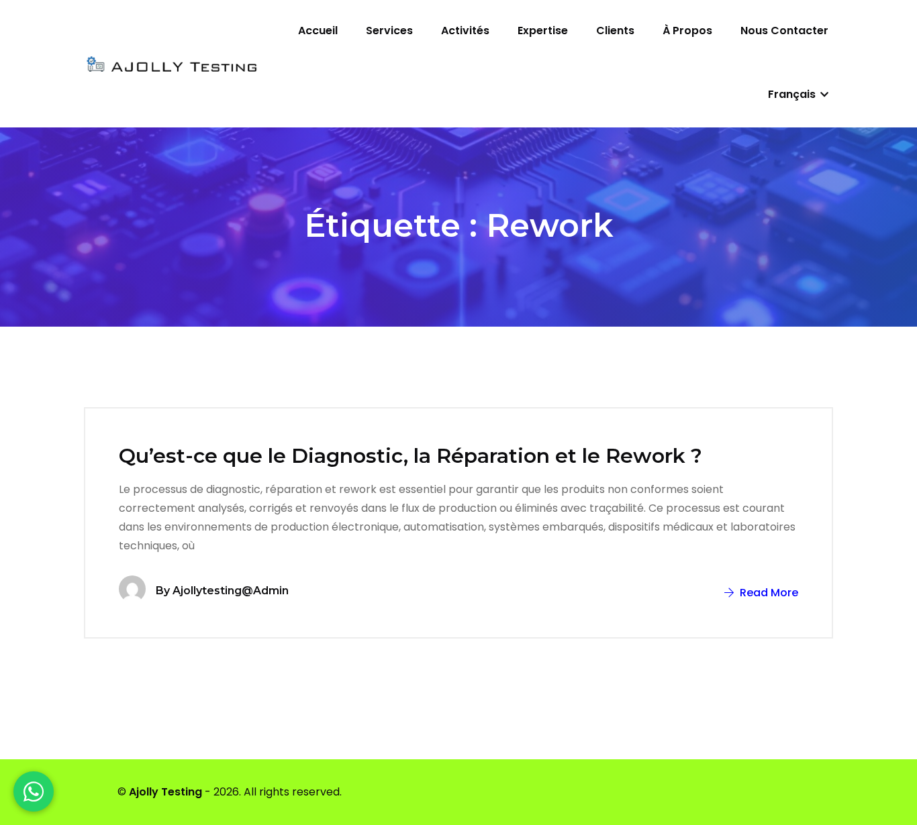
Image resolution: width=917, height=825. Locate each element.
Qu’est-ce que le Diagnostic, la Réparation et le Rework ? (410, 455)
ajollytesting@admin (231, 590)
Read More (767, 592)
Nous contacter (784, 30)
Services (389, 30)
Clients (615, 30)
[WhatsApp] (33, 791)
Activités (465, 30)
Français (793, 94)
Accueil (318, 30)
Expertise (543, 30)
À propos (687, 30)
